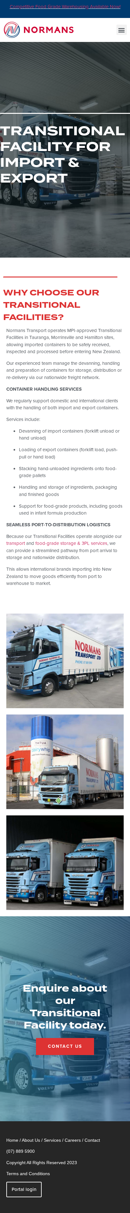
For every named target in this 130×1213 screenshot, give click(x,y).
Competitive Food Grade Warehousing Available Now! (65, 6)
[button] (121, 30)
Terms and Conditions (28, 1173)
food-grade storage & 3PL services (71, 543)
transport (15, 543)
